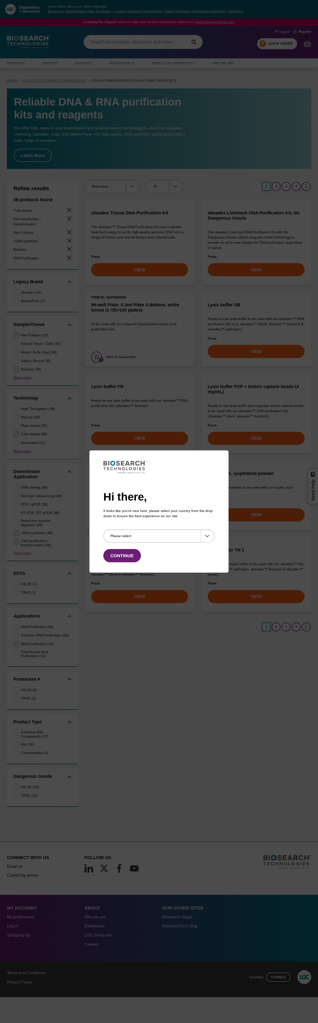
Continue (122, 555)
